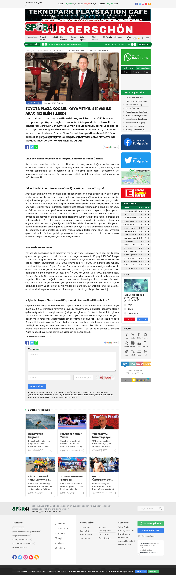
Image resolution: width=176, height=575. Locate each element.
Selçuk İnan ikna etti (134, 98)
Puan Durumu (124, 537)
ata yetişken (18, 528)
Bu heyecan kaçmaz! (35, 435)
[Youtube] (146, 3)
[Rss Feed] (149, 3)
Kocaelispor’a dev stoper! (136, 119)
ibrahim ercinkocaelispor (23, 543)
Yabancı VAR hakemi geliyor (101, 435)
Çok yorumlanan (143, 68)
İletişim (61, 548)
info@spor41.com (148, 536)
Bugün (126, 72)
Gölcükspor (85, 538)
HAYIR (130, 309)
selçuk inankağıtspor (22, 539)
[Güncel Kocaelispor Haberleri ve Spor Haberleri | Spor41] (40, 26)
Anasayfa (29, 50)
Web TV (129, 38)
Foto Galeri (63, 528)
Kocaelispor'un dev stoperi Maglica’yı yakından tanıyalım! (137, 112)
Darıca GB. (73, 38)
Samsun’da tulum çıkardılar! (71, 478)
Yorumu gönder (37, 386)
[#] (20, 508)
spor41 (122, 44)
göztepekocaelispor (21, 536)
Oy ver (129, 319)
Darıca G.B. (84, 531)
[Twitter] (140, 3)
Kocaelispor (33, 37)
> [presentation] (45, 44)
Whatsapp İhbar (152, 523)
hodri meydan (19, 547)
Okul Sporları (95, 38)
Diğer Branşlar (42, 50)
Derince (102, 527)
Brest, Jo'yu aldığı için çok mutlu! (136, 115)
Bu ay (146, 72)
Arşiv (60, 538)
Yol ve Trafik (123, 527)
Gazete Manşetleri (126, 541)
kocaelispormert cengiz (112, 45)
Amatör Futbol (43, 38)
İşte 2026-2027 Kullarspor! (137, 101)
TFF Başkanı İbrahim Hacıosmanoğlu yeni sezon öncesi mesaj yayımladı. (101, 445)
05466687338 (152, 530)
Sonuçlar (142, 319)
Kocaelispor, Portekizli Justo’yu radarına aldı (135, 126)
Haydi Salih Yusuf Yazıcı (71, 435)
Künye (60, 543)
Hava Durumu (124, 534)
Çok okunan (128, 68)
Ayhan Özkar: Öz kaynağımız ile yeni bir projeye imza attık (135, 108)
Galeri (119, 37)
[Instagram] (143, 3)
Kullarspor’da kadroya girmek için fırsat (135, 130)
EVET (129, 305)
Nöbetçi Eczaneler (126, 530)
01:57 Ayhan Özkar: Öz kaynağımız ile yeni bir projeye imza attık (79, 44)
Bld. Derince (63, 38)
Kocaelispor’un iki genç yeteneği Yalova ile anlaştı (137, 122)
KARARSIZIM (132, 313)
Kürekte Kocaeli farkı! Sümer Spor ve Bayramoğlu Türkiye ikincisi (39, 478)
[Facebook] (136, 3)
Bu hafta (136, 72)
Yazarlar (109, 37)
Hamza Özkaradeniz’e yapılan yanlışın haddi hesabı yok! (103, 478)
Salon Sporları (83, 38)
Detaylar (140, 571)
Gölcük (55, 37)
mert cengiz (111, 44)
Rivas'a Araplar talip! (133, 92)
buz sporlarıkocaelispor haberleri (26, 532)
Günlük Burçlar (124, 544)
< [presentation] (42, 44)
